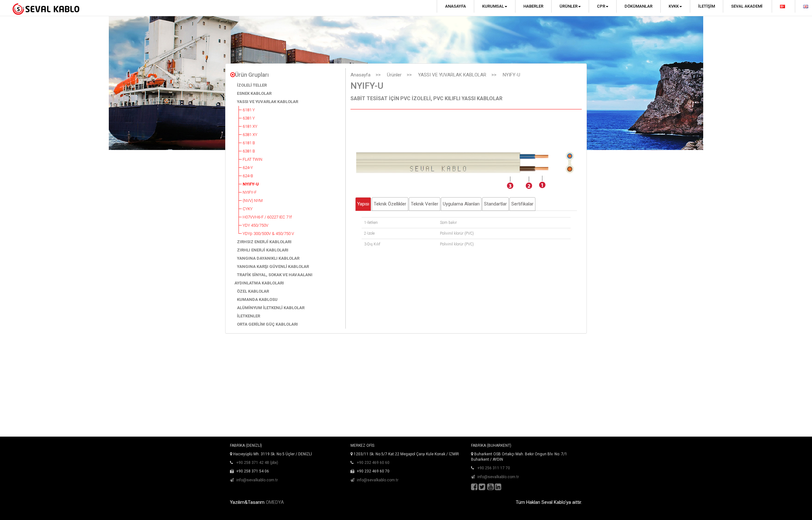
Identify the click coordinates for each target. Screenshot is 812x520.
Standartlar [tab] (495, 204)
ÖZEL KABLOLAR (253, 291)
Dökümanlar (638, 6)
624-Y (248, 167)
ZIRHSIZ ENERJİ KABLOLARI (264, 241)
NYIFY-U (251, 184)
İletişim (706, 6)
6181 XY (250, 126)
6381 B (249, 151)
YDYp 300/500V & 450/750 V (268, 233)
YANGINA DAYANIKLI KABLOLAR (268, 258)
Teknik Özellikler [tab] (390, 204)
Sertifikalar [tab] (522, 204)
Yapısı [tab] (363, 204)
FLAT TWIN (252, 159)
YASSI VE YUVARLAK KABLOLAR (267, 101)
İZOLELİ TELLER (252, 85)
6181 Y (249, 109)
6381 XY (250, 134)
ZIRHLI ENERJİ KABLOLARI (262, 250)
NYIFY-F (250, 192)
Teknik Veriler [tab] (424, 204)
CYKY (247, 208)
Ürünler (394, 75)
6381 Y (249, 118)
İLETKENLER (248, 316)
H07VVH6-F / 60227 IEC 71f (267, 217)
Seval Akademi (747, 6)
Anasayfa (455, 6)
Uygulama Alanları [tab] (461, 204)
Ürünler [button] (569, 6)
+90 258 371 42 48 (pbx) (257, 462)
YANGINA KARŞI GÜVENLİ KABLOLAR (273, 266)
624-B (248, 175)
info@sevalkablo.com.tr (257, 480)
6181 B (249, 142)
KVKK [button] (674, 6)
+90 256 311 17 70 (493, 468)
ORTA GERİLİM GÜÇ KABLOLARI (267, 324)
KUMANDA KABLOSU (257, 299)
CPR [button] (601, 6)
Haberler (533, 6)
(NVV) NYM (253, 200)
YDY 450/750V (255, 225)
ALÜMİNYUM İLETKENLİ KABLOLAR (270, 307)
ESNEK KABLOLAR (254, 93)
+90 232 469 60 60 (373, 462)
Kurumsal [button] (493, 6)
